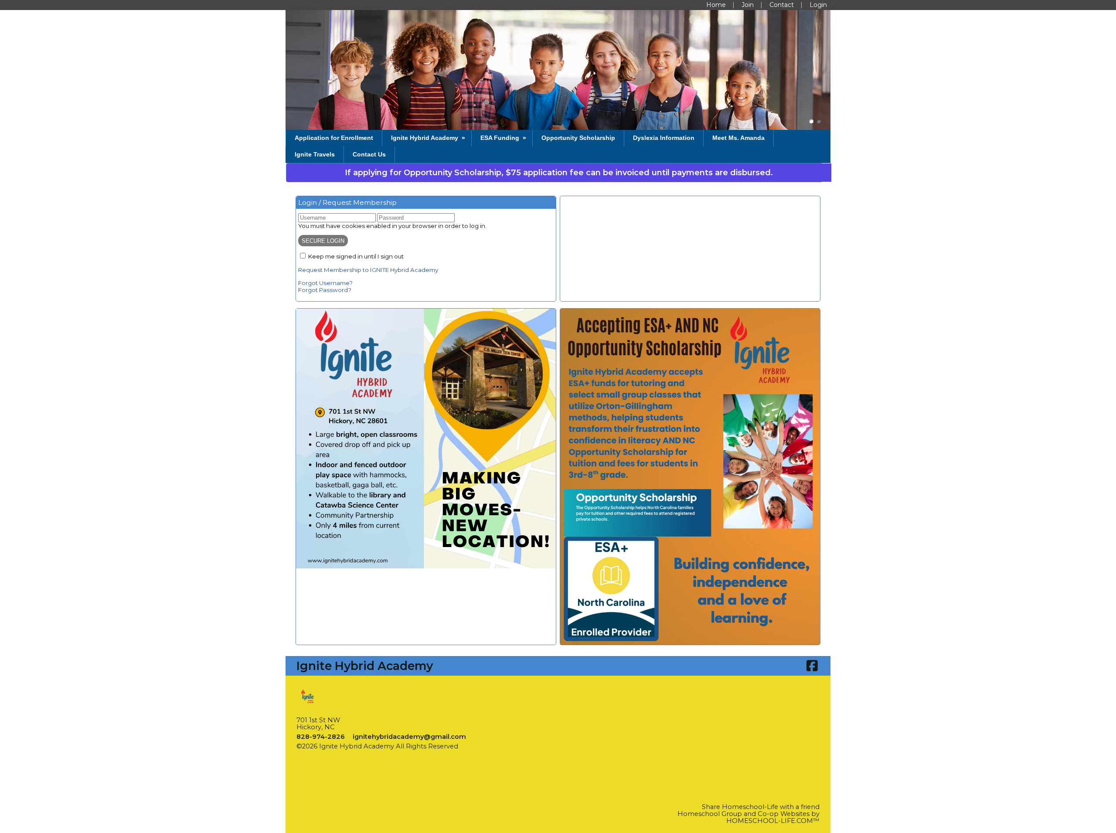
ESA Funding (504, 137)
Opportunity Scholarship (578, 137)
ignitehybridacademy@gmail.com (409, 737)
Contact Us (369, 154)
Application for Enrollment (334, 137)
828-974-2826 (320, 737)
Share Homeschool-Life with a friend (761, 807)
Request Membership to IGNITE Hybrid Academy (368, 269)
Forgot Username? (325, 282)
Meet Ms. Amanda (738, 137)
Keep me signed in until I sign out (356, 256)
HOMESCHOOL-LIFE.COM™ (773, 821)
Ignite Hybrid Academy (429, 137)
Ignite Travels (315, 154)
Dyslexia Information (663, 137)
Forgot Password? (324, 289)
